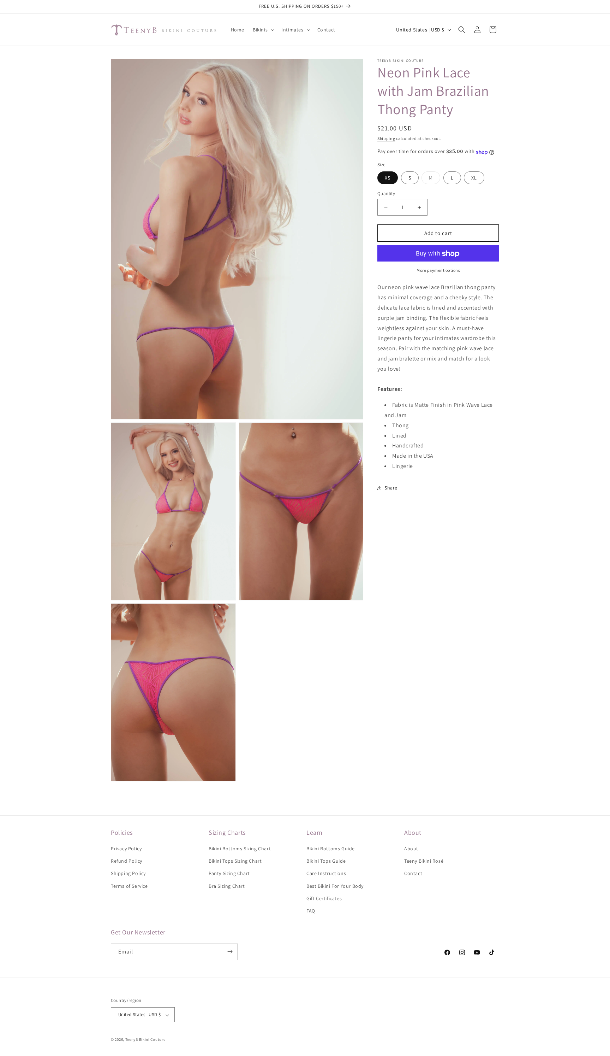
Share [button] (390, 488)
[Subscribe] (230, 951)
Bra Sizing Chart (227, 886)
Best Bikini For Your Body (335, 886)
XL (474, 178)
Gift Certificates (324, 898)
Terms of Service (129, 886)
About (411, 849)
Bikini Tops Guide (326, 861)
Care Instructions (326, 873)
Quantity (386, 193)
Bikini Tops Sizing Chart (235, 861)
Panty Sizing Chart (229, 873)
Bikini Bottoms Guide (330, 849)
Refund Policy (126, 861)
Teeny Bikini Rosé (423, 861)
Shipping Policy (128, 873)
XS (387, 178)
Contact (413, 873)
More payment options (438, 270)
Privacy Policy (126, 849)
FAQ (310, 911)
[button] (263, 29)
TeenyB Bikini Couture (145, 1039)
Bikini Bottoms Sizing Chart (240, 849)
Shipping (386, 138)
